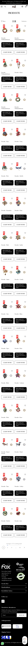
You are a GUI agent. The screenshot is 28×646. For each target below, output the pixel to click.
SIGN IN (21, 615)
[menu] (2, 6)
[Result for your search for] (5, 7)
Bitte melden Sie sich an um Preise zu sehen (7, 45)
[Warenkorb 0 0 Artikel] (26, 6)
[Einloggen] (22, 7)
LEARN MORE (7, 52)
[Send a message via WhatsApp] (2, 643)
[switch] (24, 642)
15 (19, 547)
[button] (13, 21)
